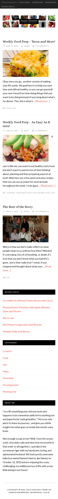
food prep (21, 193)
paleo (30, 193)
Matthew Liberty (7, 6)
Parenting (8, 378)
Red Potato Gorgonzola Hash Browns (22, 324)
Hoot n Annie (24, 2)
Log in (46, 492)
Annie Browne (50, 2)
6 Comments (41, 131)
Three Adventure (9, 2)
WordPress (36, 492)
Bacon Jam (8, 317)
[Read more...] (42, 101)
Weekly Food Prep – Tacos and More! (29, 41)
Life (14, 108)
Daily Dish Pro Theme (37, 490)
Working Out (9, 391)
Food (8, 108)
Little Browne (37, 2)
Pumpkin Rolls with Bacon (16, 331)
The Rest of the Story (18, 207)
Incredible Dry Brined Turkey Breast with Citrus (28, 300)
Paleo (6, 371)
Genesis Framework (19, 492)
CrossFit (7, 351)
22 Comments (42, 46)
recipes (38, 193)
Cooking (10, 193)
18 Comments (42, 211)
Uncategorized (10, 384)
